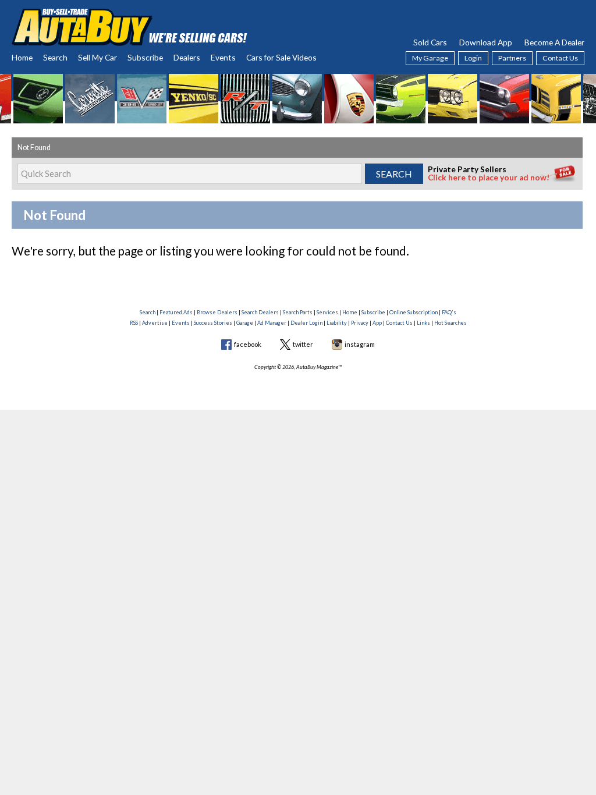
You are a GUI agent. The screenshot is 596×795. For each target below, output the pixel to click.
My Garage (430, 58)
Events (223, 57)
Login (473, 58)
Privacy (359, 323)
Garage (244, 323)
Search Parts (298, 312)
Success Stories (213, 323)
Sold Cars (430, 42)
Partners (512, 58)
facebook (247, 344)
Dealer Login (306, 323)
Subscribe (145, 57)
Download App (485, 42)
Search (55, 57)
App (377, 323)
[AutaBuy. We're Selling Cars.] (129, 26)
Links (423, 323)
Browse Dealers (217, 312)
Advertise (155, 323)
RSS (134, 323)
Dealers (186, 57)
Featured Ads (176, 312)
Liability (337, 323)
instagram (360, 344)
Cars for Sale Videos (281, 57)
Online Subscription (413, 312)
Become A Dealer (554, 42)
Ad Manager (271, 323)
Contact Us (560, 58)
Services (327, 312)
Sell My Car (97, 57)
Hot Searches (450, 323)
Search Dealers (260, 312)
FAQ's (449, 312)
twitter (303, 344)
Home (22, 57)
